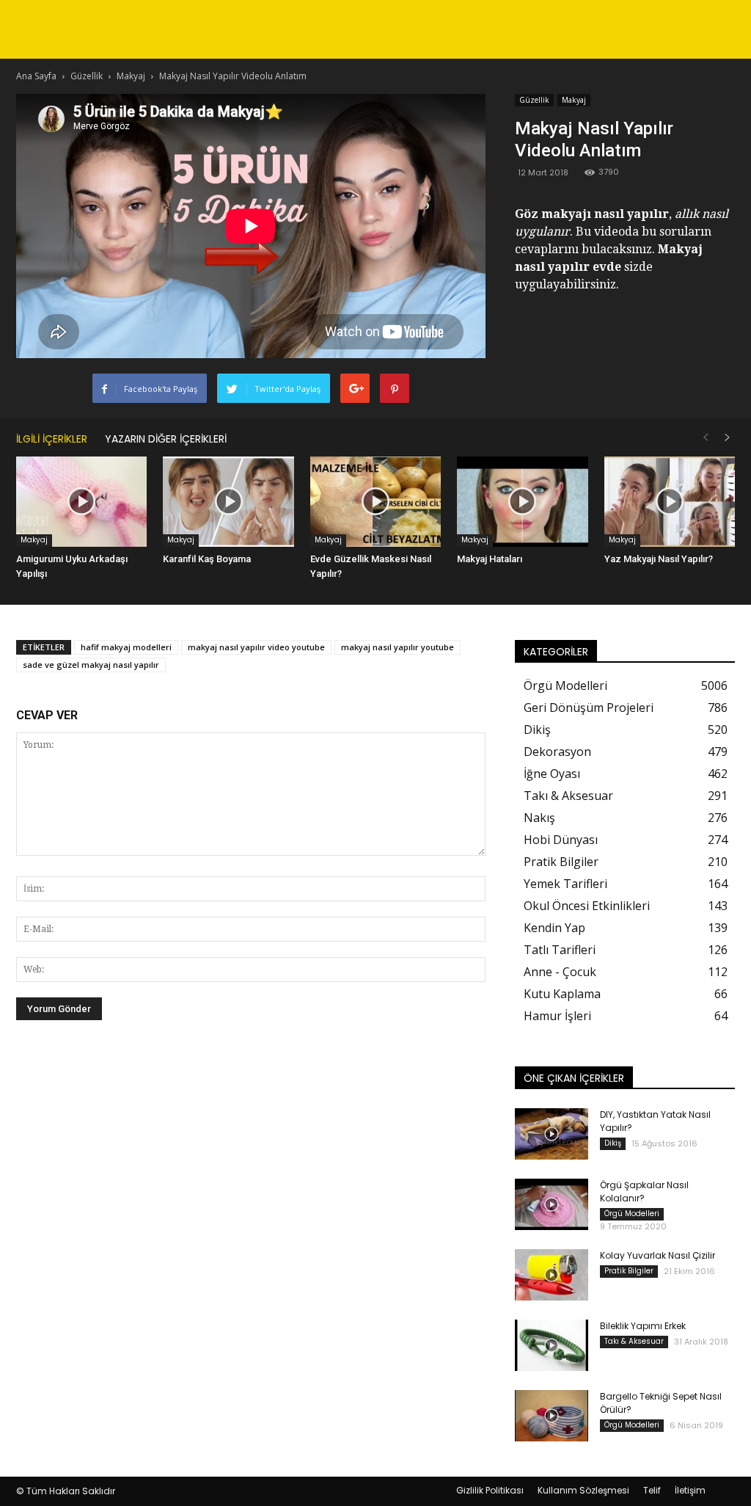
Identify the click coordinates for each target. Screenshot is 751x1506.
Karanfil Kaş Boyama (207, 558)
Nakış (539, 818)
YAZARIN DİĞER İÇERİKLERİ (166, 439)
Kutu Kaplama (562, 994)
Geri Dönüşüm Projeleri (588, 707)
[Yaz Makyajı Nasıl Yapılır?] (669, 501)
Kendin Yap (554, 928)
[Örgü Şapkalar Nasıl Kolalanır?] (551, 1204)
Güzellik (534, 100)
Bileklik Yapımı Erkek (643, 1326)
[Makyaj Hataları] (522, 501)
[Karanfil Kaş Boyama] (228, 501)
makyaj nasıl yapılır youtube (397, 646)
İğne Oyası (552, 773)
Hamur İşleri (557, 1016)
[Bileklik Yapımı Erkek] (551, 1345)
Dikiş (537, 729)
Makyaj (574, 100)
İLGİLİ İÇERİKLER (51, 439)
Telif (652, 1490)
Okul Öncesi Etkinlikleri (587, 906)
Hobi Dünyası (561, 840)
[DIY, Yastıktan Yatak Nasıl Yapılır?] (551, 1134)
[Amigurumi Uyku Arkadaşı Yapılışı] (81, 501)
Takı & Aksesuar (568, 795)
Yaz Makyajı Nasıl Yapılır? (658, 558)
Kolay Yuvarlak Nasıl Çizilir (657, 1255)
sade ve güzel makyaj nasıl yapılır (91, 664)
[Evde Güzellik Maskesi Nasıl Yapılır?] (375, 501)
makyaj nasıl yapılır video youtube (256, 646)
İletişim (690, 1490)
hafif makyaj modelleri (126, 646)
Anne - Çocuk (560, 972)
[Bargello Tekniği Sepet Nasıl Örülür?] (551, 1415)
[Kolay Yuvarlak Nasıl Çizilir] (551, 1275)
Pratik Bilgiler (561, 862)
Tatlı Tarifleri (560, 950)
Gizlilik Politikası (490, 1490)
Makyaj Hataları (489, 558)
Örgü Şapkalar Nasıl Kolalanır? (644, 1191)
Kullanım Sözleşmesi (583, 1490)
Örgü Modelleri (565, 685)
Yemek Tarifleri (565, 884)
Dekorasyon (557, 751)
